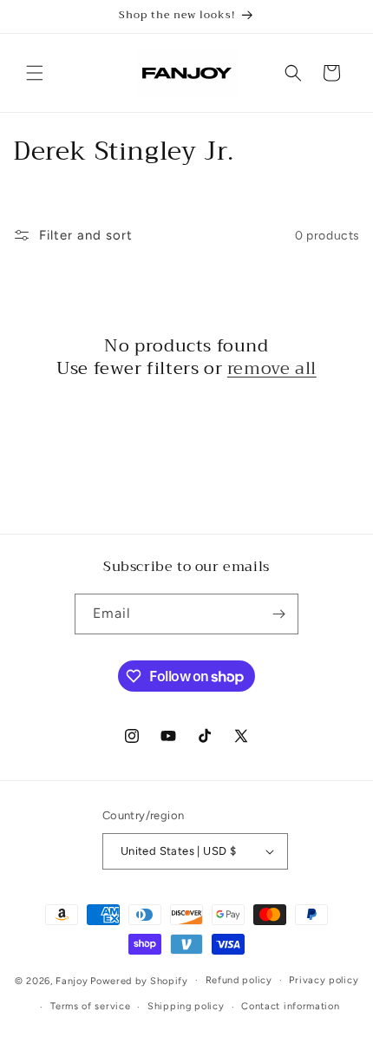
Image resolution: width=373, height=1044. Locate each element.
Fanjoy (72, 980)
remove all (272, 369)
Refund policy (239, 980)
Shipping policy (186, 1006)
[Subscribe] (278, 614)
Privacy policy (323, 980)
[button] (35, 73)
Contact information (290, 1006)
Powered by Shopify (139, 980)
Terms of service (90, 1006)
